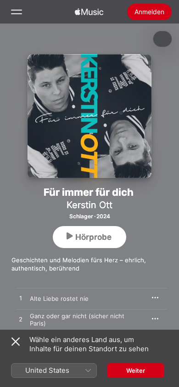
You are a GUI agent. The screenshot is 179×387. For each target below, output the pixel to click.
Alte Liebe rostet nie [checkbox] (59, 298)
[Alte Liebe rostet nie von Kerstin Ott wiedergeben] (20, 298)
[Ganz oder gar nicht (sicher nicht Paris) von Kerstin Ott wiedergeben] (20, 319)
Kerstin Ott (89, 204)
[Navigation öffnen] (16, 12)
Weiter (135, 370)
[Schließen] (15, 341)
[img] (89, 12)
